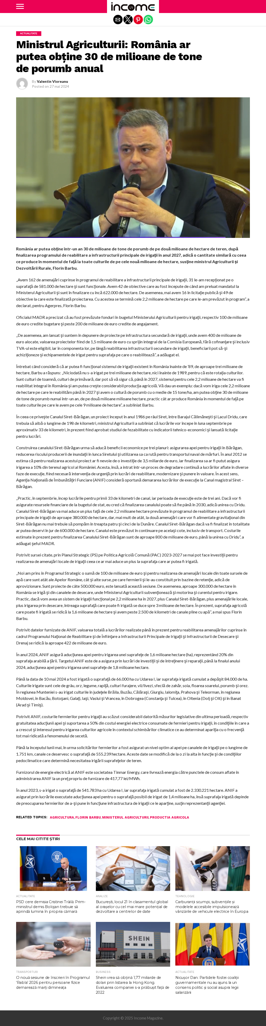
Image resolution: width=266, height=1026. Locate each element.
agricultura (62, 817)
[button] (20, 6)
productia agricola (169, 817)
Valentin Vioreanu (52, 81)
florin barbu (88, 817)
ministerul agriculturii (125, 817)
